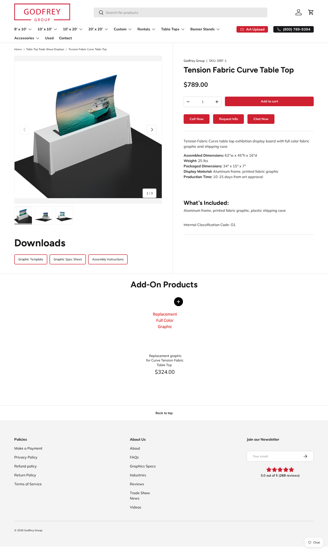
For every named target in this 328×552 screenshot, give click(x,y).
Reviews (137, 484)
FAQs (134, 457)
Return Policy (25, 475)
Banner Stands (202, 29)
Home (18, 49)
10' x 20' (70, 29)
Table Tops (170, 29)
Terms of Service (28, 484)
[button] (178, 301)
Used (49, 38)
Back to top (164, 413)
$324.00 (165, 371)
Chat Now (260, 119)
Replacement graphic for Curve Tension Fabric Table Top (164, 360)
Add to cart (269, 101)
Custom (120, 29)
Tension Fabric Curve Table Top (88, 49)
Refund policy (25, 466)
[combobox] (180, 12)
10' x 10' (44, 29)
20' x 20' (95, 29)
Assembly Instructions (108, 259)
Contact (65, 38)
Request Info (228, 119)
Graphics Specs (143, 466)
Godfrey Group (194, 61)
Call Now (196, 119)
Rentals (143, 29)
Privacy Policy (25, 457)
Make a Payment (28, 448)
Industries (138, 475)
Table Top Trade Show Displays (45, 49)
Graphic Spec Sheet (68, 259)
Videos (135, 507)
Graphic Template (30, 259)
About (135, 448)
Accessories (24, 38)
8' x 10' (20, 29)
